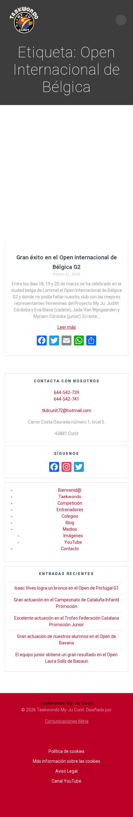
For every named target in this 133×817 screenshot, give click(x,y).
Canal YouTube (66, 781)
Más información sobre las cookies (66, 761)
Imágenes (73, 535)
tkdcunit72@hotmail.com (66, 410)
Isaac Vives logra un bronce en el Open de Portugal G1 (67, 588)
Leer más (67, 327)
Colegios (70, 516)
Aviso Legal (66, 771)
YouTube (73, 542)
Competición (70, 503)
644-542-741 (66, 399)
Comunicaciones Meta (66, 721)
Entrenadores (70, 509)
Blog (70, 522)
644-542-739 (66, 392)
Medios (70, 529)
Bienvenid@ (69, 490)
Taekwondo (69, 496)
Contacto (70, 548)
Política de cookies (66, 751)
